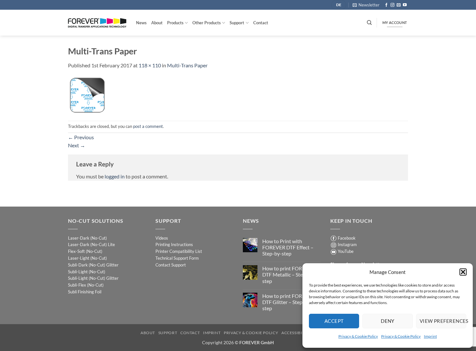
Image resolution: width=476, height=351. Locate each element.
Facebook (347, 238)
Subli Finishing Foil (84, 291)
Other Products (206, 22)
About (157, 22)
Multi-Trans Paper (187, 65)
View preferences (443, 321)
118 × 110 (150, 65)
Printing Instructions (174, 244)
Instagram (347, 244)
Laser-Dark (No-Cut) (87, 238)
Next (76, 145)
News (141, 22)
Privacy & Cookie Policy (358, 336)
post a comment (148, 126)
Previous (81, 137)
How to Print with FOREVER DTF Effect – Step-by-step (287, 247)
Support (237, 22)
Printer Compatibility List (178, 251)
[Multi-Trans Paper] (87, 94)
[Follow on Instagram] (392, 5)
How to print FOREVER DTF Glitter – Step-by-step (288, 302)
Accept (334, 321)
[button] (463, 272)
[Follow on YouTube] (405, 5)
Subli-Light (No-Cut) (86, 271)
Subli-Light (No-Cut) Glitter (93, 278)
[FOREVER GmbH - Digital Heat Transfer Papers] (97, 23)
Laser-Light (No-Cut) (87, 258)
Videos (161, 238)
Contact (260, 22)
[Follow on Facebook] (386, 5)
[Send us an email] (399, 5)
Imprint (430, 336)
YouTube (346, 251)
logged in (115, 176)
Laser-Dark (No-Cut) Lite (91, 244)
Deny (387, 321)
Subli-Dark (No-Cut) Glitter (93, 264)
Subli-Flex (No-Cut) (86, 285)
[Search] (369, 23)
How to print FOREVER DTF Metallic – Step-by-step (288, 274)
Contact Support (170, 264)
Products (175, 22)
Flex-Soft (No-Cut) (85, 251)
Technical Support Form (177, 258)
